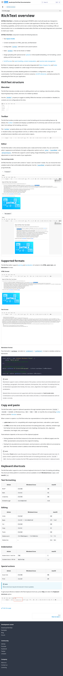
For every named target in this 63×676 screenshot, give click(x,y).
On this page (6, 11)
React (41, 65)
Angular (45, 65)
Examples (4, 630)
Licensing (4, 667)
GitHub (3, 644)
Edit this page (7, 608)
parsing (20, 265)
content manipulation (30, 61)
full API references (41, 74)
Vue (49, 65)
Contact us (4, 665)
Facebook (4, 649)
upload (28, 55)
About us (3, 662)
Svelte (55, 65)
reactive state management (47, 61)
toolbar (10, 123)
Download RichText (6, 628)
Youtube (3, 646)
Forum (3, 635)
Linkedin (3, 654)
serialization (29, 265)
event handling (18, 61)
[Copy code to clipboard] (60, 358)
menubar (14, 414)
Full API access (8, 61)
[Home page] (2, 7)
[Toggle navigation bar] (2, 2)
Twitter (3, 651)
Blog (2, 632)
